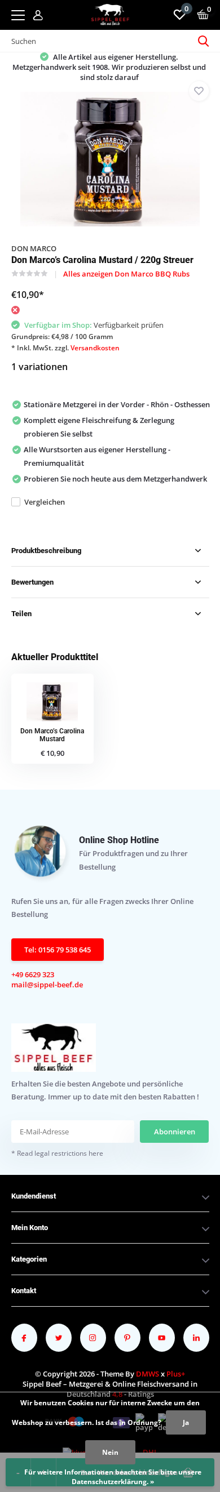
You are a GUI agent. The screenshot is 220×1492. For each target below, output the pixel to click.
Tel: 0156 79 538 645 (57, 950)
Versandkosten (95, 348)
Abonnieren (174, 1131)
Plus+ (175, 1374)
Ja (186, 1422)
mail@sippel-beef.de (47, 984)
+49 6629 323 (32, 974)
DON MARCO (33, 248)
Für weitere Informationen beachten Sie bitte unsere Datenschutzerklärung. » (112, 1476)
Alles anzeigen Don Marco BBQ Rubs (126, 274)
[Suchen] (203, 41)
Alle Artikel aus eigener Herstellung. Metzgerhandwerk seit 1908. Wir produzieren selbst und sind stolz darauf (109, 67)
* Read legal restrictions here (57, 1153)
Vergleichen (44, 502)
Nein (110, 1452)
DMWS (147, 1374)
